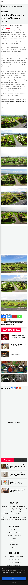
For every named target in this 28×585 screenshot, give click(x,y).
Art (5, 322)
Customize (14, 582)
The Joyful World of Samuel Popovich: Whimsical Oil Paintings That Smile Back (17, 482)
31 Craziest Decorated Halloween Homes (17, 353)
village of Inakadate (15, 25)
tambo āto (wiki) (5, 32)
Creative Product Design (14, 565)
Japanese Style (19, 322)
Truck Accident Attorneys (14, 533)
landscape (4, 324)
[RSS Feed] (20, 388)
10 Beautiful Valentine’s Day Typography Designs (18, 336)
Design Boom (14, 544)
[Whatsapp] (19, 316)
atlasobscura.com (8, 108)
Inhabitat (14, 541)
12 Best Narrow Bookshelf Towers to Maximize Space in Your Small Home (17, 474)
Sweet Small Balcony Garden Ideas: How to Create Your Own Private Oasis (18, 466)
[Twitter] (9, 316)
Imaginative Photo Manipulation (14, 556)
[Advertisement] (14, 240)
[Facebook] (3, 316)
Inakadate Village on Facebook (15, 101)
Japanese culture (11, 322)
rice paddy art (10, 324)
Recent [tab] (21, 460)
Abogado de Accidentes (14, 536)
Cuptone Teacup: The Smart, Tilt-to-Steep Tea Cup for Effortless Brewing (17, 490)
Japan (8, 28)
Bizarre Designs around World (14, 562)
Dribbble (14, 538)
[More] (3, 319)
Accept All (14, 578)
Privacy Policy (8, 574)
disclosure (16, 519)
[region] (14, 575)
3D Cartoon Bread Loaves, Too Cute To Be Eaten (18, 345)
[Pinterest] (14, 316)
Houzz (14, 547)
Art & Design (4, 11)
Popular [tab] (8, 460)
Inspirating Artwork (14, 559)
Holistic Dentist (14, 530)
